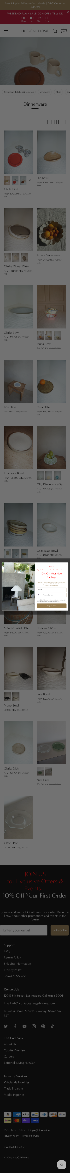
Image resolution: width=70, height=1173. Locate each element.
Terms (58, 601)
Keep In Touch (51, 606)
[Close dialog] (66, 564)
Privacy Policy (55, 601)
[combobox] (39, 595)
